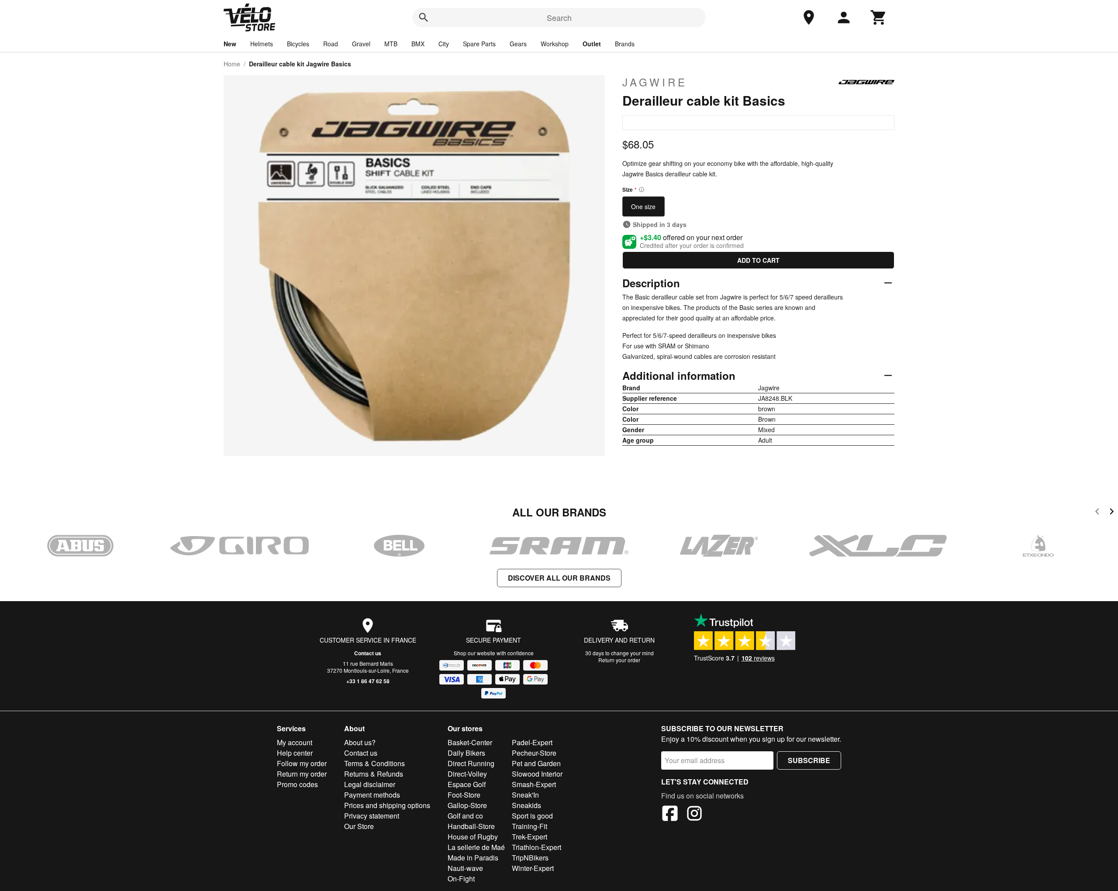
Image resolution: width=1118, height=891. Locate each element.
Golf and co (465, 816)
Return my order (302, 774)
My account (294, 742)
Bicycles (298, 43)
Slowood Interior (537, 774)
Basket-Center (470, 742)
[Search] (424, 17)
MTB (390, 43)
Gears (518, 43)
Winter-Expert (533, 868)
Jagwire (654, 82)
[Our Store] (809, 17)
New (230, 43)
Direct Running (471, 763)
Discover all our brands (559, 578)
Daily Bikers (466, 753)
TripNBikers (530, 858)
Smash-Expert (534, 784)
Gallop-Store (467, 805)
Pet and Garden (536, 763)
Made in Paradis (473, 858)
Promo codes (297, 784)
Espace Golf (467, 784)
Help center (295, 753)
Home (232, 63)
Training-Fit (529, 826)
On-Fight (461, 879)
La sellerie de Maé (476, 847)
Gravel (361, 43)
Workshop (555, 43)
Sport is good (532, 816)
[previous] (1097, 512)
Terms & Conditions (374, 763)
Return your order (619, 660)
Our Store (359, 826)
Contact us (367, 653)
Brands (625, 43)
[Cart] (878, 17)
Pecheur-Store (534, 753)
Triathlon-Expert (536, 847)
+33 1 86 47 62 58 (368, 681)
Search (559, 17)
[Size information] (641, 189)
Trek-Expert (529, 837)
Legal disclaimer (369, 784)
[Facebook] (670, 815)
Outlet (592, 43)
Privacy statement (371, 816)
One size (643, 206)
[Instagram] (694, 815)
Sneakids (526, 805)
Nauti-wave (465, 868)
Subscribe (809, 760)
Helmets (261, 43)
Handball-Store (471, 826)
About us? (360, 742)
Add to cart (758, 260)
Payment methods (372, 795)
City (443, 43)
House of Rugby (473, 837)
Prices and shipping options (387, 805)
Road (330, 43)
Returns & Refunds (373, 774)
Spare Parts (479, 43)
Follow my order (302, 763)
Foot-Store (464, 795)
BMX (417, 43)
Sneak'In (525, 795)
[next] (1111, 512)
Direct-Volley (467, 774)
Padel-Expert (532, 742)
